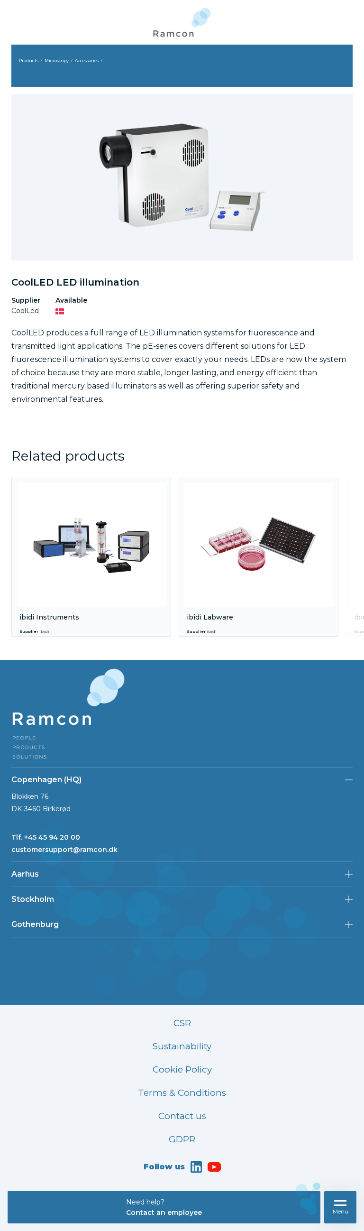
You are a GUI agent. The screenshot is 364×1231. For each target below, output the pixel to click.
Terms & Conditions (182, 1092)
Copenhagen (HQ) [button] (46, 779)
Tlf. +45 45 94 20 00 (45, 837)
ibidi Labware (210, 617)
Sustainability (182, 1046)
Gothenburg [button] (35, 924)
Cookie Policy (182, 1069)
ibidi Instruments (49, 617)
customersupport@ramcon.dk (64, 849)
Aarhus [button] (25, 874)
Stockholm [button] (32, 899)
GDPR (182, 1139)
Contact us (182, 1116)
